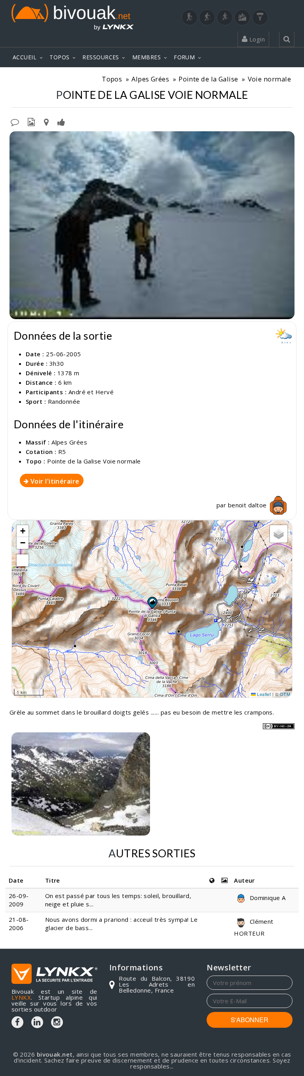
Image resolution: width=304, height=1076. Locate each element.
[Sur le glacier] (152, 225)
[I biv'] (61, 121)
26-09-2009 (19, 900)
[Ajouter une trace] (46, 121)
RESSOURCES (100, 57)
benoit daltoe (248, 505)
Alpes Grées (150, 78)
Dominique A (266, 898)
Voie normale (269, 78)
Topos (112, 78)
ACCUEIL (24, 57)
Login (256, 39)
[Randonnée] (190, 17)
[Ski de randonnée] (225, 17)
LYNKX (21, 997)
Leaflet (263, 694)
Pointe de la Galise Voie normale (94, 461)
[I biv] (16, 139)
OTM (285, 694)
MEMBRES (146, 57)
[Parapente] (260, 17)
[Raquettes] (207, 17)
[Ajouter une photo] (31, 121)
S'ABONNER (249, 1019)
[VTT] (242, 17)
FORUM (184, 57)
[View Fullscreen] (22, 560)
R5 (62, 452)
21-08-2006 (19, 923)
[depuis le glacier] (81, 784)
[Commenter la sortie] (15, 121)
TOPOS (59, 57)
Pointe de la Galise (208, 78)
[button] (152, 602)
